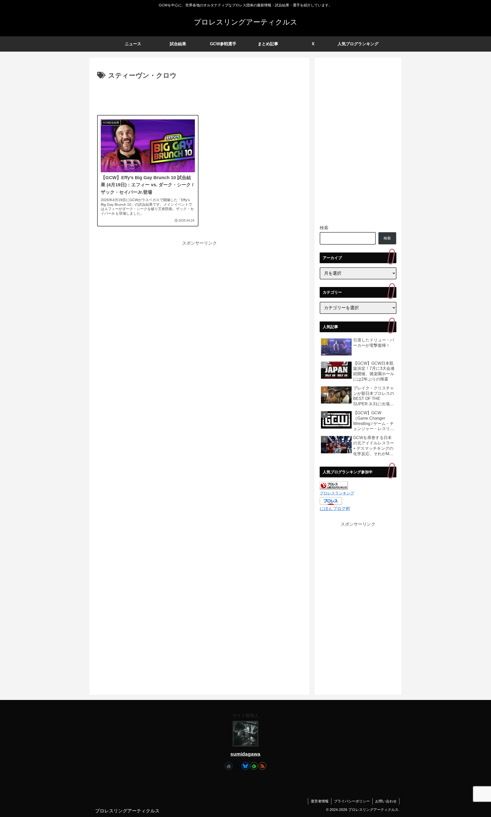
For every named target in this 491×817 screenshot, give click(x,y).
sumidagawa (245, 754)
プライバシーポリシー (352, 801)
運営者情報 (320, 801)
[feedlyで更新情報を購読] (254, 766)
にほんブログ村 (335, 508)
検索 (324, 227)
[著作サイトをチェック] (228, 766)
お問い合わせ (386, 801)
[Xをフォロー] (237, 766)
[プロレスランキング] (334, 485)
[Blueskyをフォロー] (245, 766)
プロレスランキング (337, 493)
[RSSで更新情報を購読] (262, 766)
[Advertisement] (199, 95)
